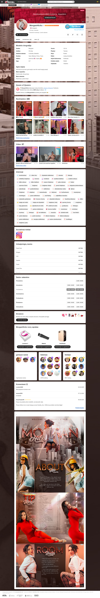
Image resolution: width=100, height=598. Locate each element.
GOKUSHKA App (44, 5)
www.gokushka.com (19, 592)
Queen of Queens (48, 88)
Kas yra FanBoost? (79, 29)
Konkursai (35, 5)
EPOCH (30, 592)
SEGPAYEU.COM (36, 592)
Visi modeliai (4, 5)
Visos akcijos (27, 5)
